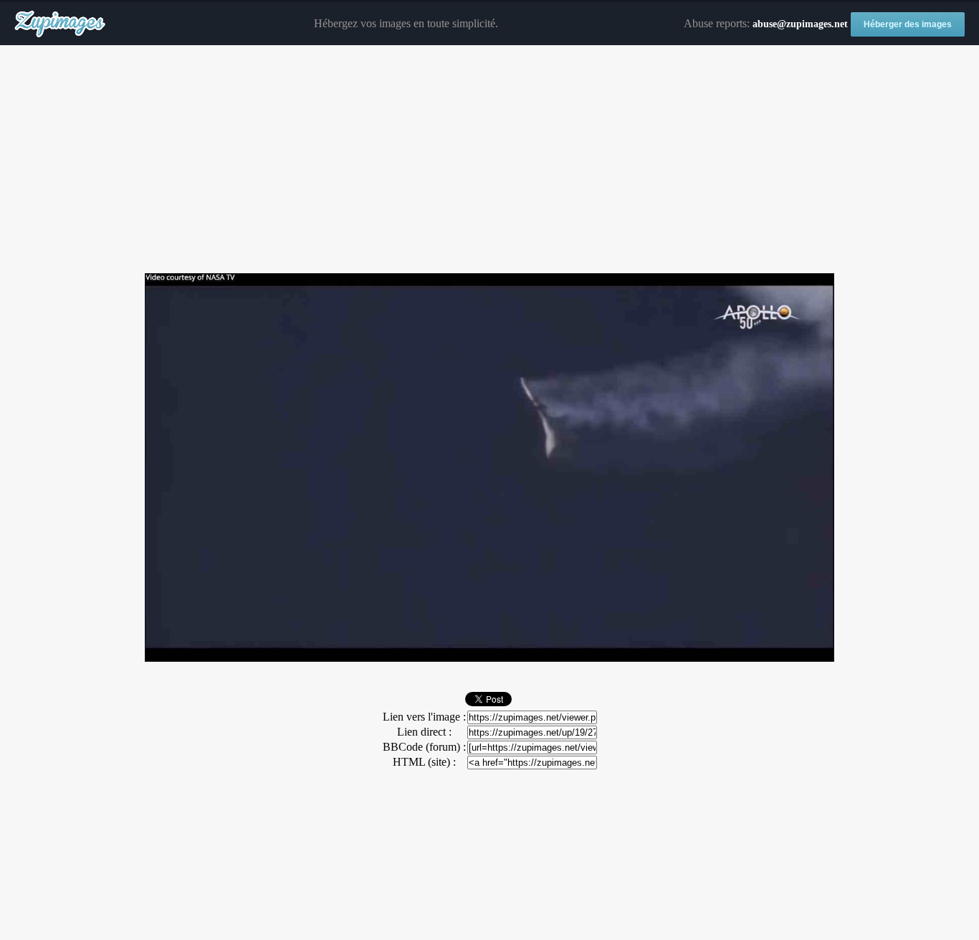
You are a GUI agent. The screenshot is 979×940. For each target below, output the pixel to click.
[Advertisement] (489, 160)
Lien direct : (424, 732)
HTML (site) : (424, 762)
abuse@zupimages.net (800, 24)
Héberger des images (908, 24)
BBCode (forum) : (424, 747)
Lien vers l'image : (424, 717)
